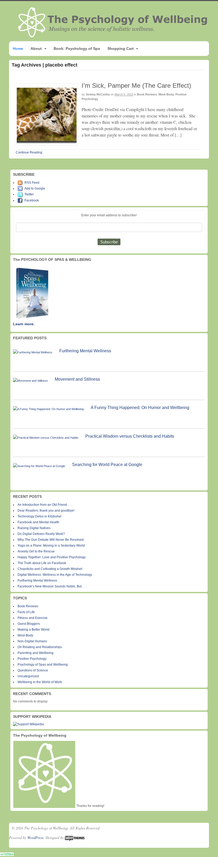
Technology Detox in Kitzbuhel (39, 516)
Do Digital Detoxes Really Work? (41, 534)
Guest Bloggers (29, 624)
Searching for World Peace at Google (107, 464)
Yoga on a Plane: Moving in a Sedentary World (51, 545)
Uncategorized (28, 676)
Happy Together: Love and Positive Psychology (52, 557)
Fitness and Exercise (33, 618)
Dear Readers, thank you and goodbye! (46, 510)
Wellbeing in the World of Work (40, 682)
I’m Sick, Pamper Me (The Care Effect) (136, 85)
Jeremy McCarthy (98, 94)
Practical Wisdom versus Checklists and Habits (129, 436)
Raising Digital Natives (34, 528)
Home (18, 48)
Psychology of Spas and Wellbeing (43, 664)
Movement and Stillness (77, 379)
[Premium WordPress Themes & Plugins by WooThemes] (75, 837)
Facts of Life (26, 612)
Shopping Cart (120, 48)
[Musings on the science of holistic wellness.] (113, 36)
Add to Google (34, 188)
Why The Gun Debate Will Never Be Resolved (51, 540)
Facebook (31, 200)
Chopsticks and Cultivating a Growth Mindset (50, 569)
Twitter (29, 194)
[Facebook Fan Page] (21, 200)
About (36, 48)
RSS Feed (31, 182)
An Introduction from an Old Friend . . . (45, 505)
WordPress (35, 837)
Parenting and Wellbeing (35, 653)
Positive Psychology (32, 659)
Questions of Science (33, 670)
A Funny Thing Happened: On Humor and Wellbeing (140, 407)
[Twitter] (21, 194)
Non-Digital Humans (32, 641)
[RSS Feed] (21, 182)
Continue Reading (29, 152)
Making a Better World (33, 629)
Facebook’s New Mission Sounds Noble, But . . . (52, 586)
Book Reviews (147, 94)
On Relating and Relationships (40, 647)
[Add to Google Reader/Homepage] (21, 188)
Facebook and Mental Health (38, 522)
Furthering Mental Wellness (85, 351)
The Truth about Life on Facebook (42, 563)
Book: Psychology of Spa (77, 48)
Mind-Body (166, 94)
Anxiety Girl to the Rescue (36, 551)
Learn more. (24, 324)
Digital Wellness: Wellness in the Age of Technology (55, 575)
